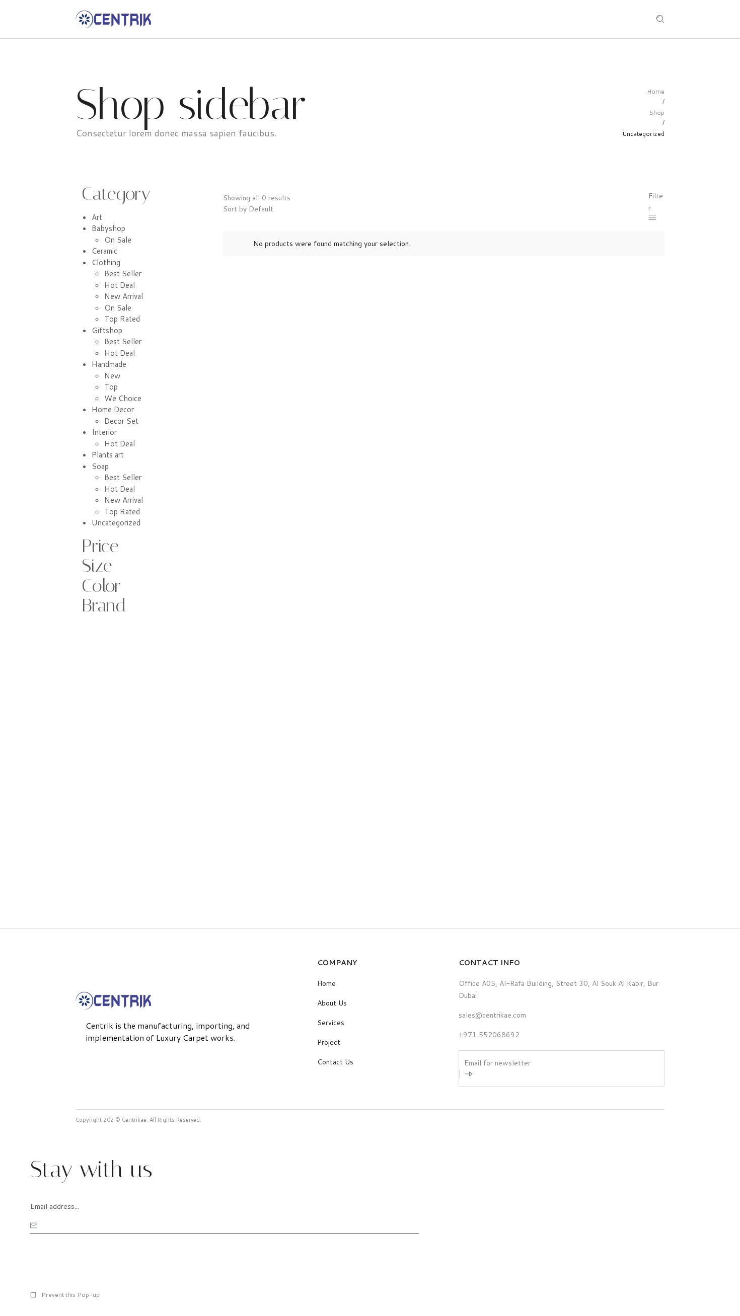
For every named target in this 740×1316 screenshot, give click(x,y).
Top (111, 386)
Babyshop (108, 228)
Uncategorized (116, 522)
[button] (65, 1294)
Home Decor (113, 409)
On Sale (117, 240)
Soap (100, 466)
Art (97, 217)
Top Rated (122, 319)
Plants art (108, 454)
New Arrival (123, 296)
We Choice (122, 398)
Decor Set (121, 421)
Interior (104, 432)
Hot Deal (119, 285)
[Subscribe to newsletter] (468, 1074)
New (112, 375)
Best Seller (122, 273)
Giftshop (107, 330)
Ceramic (104, 251)
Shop (656, 112)
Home (655, 91)
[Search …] (660, 19)
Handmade (109, 364)
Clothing (106, 262)
